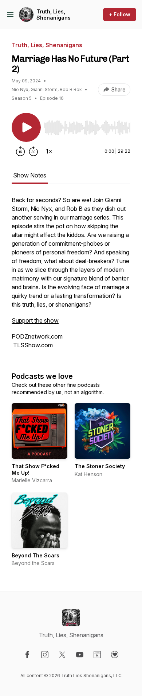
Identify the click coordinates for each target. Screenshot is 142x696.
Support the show (35, 320)
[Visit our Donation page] (114, 654)
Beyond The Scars (35, 555)
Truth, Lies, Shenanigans (53, 14)
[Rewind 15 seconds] (20, 151)
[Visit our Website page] (97, 654)
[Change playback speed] (49, 151)
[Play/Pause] (26, 127)
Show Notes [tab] (29, 175)
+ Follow (119, 14)
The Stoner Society (100, 466)
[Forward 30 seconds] (33, 151)
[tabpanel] (71, 276)
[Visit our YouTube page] (79, 654)
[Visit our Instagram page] (44, 654)
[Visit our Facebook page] (27, 654)
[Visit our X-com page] (62, 654)
